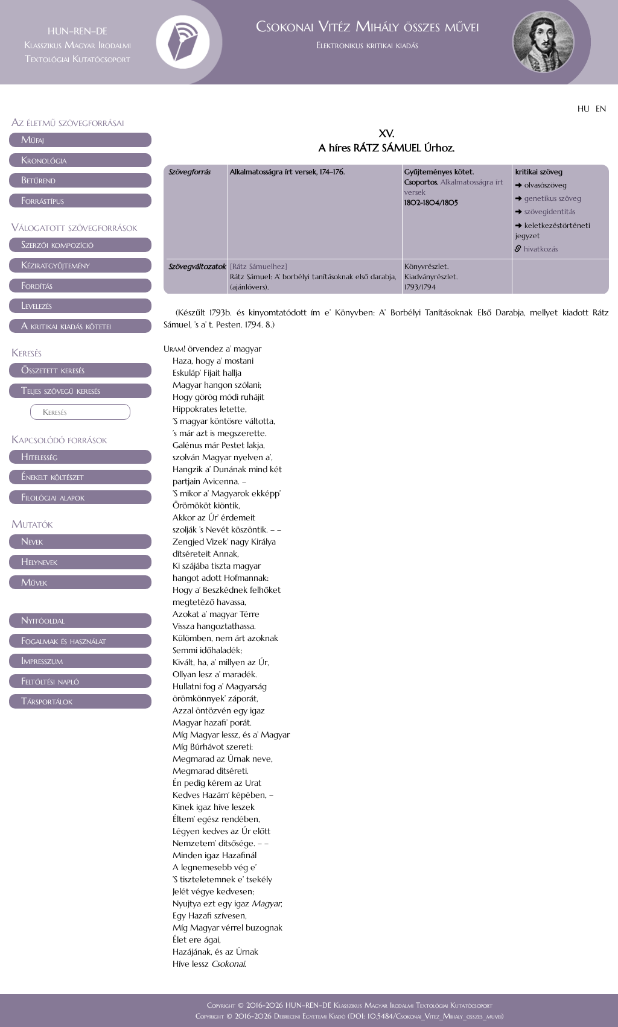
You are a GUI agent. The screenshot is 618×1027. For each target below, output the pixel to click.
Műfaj (32, 139)
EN (601, 108)
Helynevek (39, 561)
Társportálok (46, 701)
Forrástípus (42, 200)
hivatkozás (541, 248)
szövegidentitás (549, 211)
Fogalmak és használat (63, 640)
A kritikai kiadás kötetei (66, 326)
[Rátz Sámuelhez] (258, 266)
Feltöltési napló (50, 681)
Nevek (32, 541)
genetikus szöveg (552, 198)
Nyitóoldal (43, 620)
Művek (34, 582)
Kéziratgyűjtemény (55, 265)
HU (584, 108)
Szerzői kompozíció (57, 244)
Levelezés (36, 305)
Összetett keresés (52, 370)
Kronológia (43, 160)
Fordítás (37, 285)
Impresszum (42, 660)
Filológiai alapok (52, 497)
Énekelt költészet (52, 476)
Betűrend (38, 180)
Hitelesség (39, 456)
